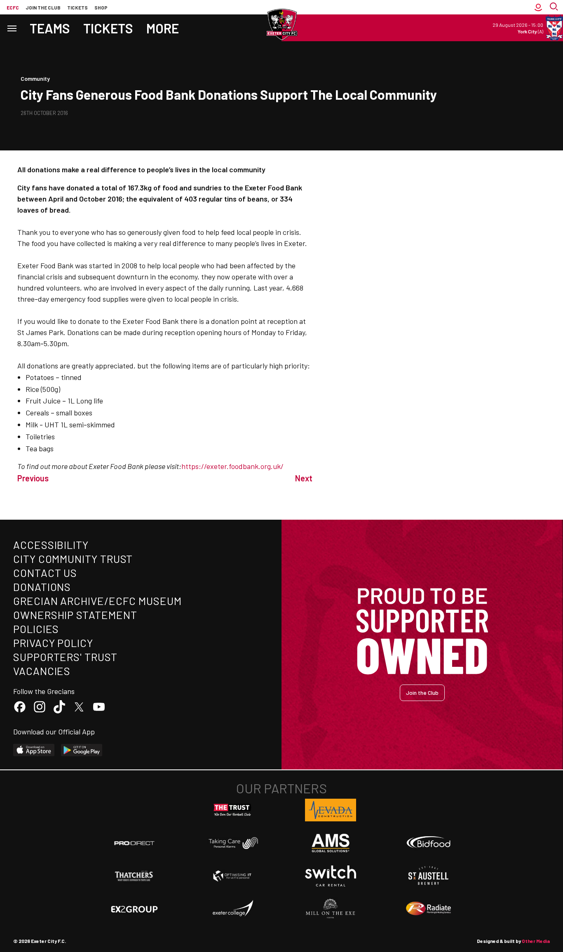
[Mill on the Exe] (330, 909)
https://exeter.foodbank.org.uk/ (232, 466)
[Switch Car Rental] (330, 876)
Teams (50, 28)
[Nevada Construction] (330, 810)
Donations (42, 586)
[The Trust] (232, 810)
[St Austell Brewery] (428, 876)
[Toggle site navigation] (11, 27)
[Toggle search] (555, 7)
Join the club (43, 7)
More (162, 28)
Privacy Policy (53, 642)
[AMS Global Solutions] (330, 843)
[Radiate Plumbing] (428, 909)
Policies (36, 628)
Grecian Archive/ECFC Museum (97, 600)
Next (303, 478)
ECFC (13, 7)
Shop (101, 7)
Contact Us (45, 572)
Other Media (536, 941)
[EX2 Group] (134, 909)
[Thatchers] (134, 876)
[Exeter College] (232, 909)
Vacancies (41, 670)
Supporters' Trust (65, 656)
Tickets (77, 7)
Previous (33, 478)
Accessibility (51, 544)
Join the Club (422, 692)
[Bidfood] (428, 843)
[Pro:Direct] (134, 843)
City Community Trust (73, 558)
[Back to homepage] (281, 24)
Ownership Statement (75, 614)
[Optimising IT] (232, 876)
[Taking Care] (232, 843)
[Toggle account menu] (538, 7)
